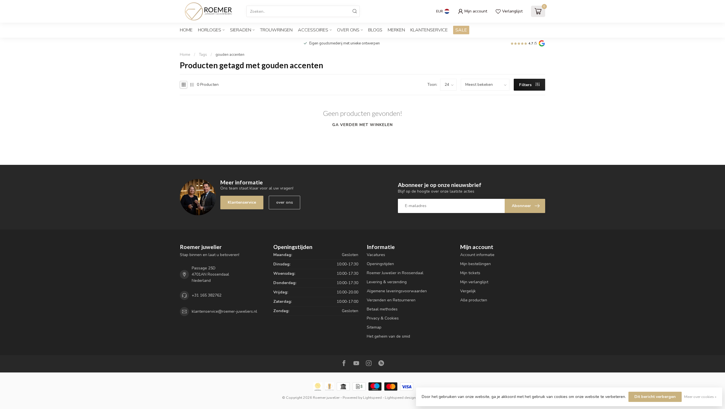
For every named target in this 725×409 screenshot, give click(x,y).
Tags (203, 54)
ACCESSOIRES (313, 30)
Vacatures (376, 254)
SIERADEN (240, 30)
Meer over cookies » (700, 396)
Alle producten (473, 300)
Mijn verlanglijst (474, 282)
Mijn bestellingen (475, 264)
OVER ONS (348, 30)
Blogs (375, 30)
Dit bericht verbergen (655, 396)
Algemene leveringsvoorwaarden (397, 291)
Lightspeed (372, 397)
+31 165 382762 (206, 295)
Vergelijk (468, 291)
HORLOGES (209, 30)
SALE (461, 30)
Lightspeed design (400, 397)
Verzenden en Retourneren (391, 300)
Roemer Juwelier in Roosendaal (395, 273)
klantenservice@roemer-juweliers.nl (224, 311)
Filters (526, 85)
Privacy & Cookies (383, 318)
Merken (396, 30)
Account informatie (477, 254)
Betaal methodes (382, 309)
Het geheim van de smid (388, 336)
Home (186, 30)
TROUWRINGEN (276, 30)
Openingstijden (380, 264)
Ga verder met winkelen (362, 124)
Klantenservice (429, 30)
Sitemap (374, 327)
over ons (284, 202)
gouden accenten (230, 54)
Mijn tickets (470, 273)
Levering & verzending (387, 282)
